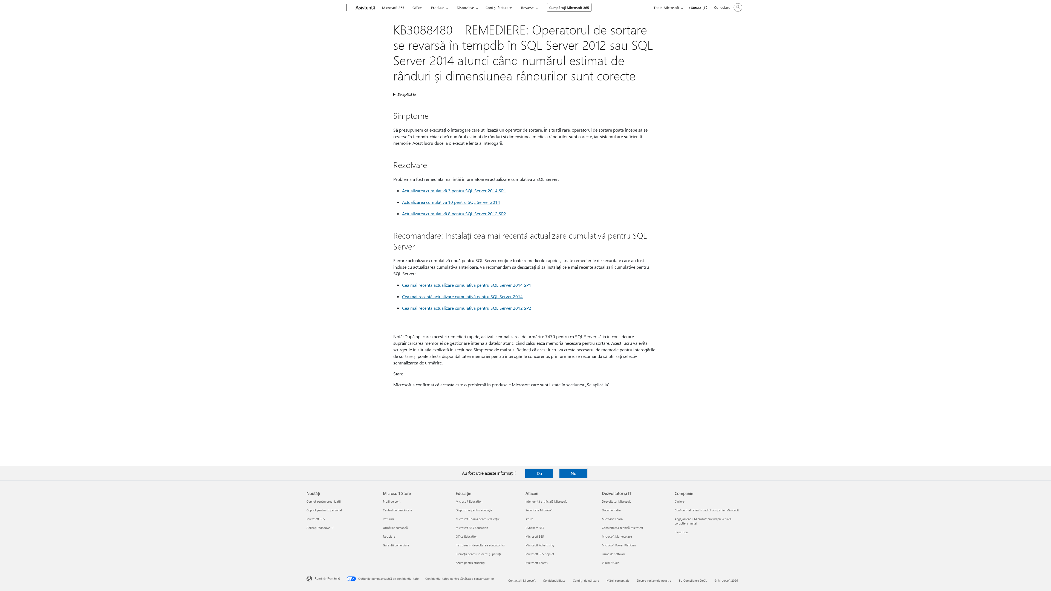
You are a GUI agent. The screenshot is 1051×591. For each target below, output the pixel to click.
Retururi (388, 519)
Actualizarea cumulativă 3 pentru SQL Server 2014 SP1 (454, 190)
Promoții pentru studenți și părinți (478, 554)
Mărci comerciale (618, 580)
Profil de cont (391, 501)
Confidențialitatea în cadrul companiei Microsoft (707, 510)
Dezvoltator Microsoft (616, 501)
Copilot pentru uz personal (324, 510)
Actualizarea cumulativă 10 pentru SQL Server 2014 (451, 202)
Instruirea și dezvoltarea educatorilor (480, 545)
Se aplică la (406, 94)
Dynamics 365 (535, 528)
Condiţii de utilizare (586, 580)
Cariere (680, 501)
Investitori (681, 532)
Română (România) (327, 578)
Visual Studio (610, 563)
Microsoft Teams (537, 563)
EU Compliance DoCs (693, 580)
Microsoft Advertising (540, 545)
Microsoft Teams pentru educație (478, 519)
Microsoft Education (469, 501)
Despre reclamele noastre (654, 580)
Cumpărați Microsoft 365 (569, 7)
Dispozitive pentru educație (474, 510)
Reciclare (389, 536)
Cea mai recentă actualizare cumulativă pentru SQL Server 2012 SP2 (466, 308)
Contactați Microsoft (522, 580)
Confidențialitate (554, 580)
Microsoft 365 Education (472, 528)
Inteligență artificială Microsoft (546, 501)
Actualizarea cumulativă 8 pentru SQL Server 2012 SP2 (454, 213)
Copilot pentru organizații (324, 501)
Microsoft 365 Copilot (540, 554)
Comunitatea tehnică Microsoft (622, 528)
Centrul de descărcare (397, 510)
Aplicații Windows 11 (320, 528)
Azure (529, 519)
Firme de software (614, 554)
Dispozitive (465, 7)
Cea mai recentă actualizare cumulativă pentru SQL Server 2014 (462, 296)
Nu (573, 473)
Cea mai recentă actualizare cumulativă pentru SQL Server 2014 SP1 (466, 285)
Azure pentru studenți (470, 563)
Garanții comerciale (396, 545)
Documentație (611, 510)
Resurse (527, 7)
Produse (437, 7)
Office (417, 7)
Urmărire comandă (395, 528)
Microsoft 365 (393, 7)
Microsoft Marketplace (617, 536)
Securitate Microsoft (539, 510)
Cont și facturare (499, 7)
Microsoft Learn (612, 519)
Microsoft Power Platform (619, 545)
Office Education (466, 536)
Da (539, 473)
